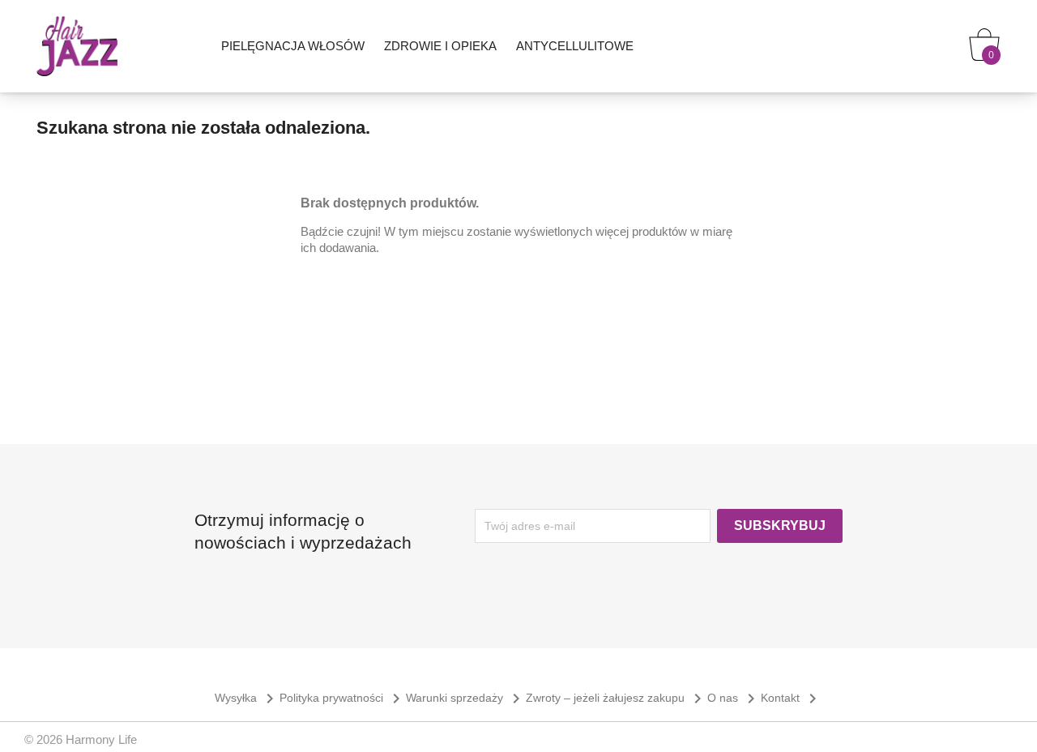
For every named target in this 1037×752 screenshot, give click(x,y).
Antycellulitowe (575, 46)
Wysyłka (247, 697)
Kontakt (791, 697)
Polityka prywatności (343, 697)
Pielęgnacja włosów (293, 46)
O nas (734, 697)
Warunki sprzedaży (466, 697)
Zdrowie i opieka (440, 46)
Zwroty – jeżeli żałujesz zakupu (616, 697)
